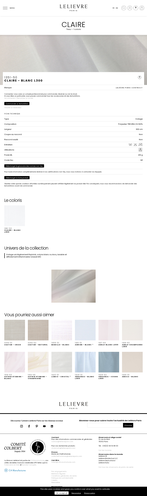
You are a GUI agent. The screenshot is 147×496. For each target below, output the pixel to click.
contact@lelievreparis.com (62, 441)
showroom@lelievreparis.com (63, 448)
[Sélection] (136, 8)
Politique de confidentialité (62, 478)
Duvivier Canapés (29, 465)
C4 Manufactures (37, 460)
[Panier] (142, 8)
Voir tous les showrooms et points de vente (115, 467)
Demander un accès (25, 98)
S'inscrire (128, 425)
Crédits (54, 480)
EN (117, 8)
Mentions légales (58, 474)
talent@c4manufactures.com (63, 462)
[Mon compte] (129, 8)
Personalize (76, 493)
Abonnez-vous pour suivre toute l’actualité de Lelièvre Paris (110, 420)
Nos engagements (59, 471)
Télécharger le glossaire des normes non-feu (24, 166)
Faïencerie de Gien (12, 465)
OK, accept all (61, 493)
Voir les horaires (105, 450)
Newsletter (55, 482)
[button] (14, 219)
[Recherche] (123, 8)
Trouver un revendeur (12, 107)
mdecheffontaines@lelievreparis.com (66, 456)
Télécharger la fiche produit (17, 178)
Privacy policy (89, 493)
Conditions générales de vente (64, 476)
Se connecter (9, 98)
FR (113, 8)
